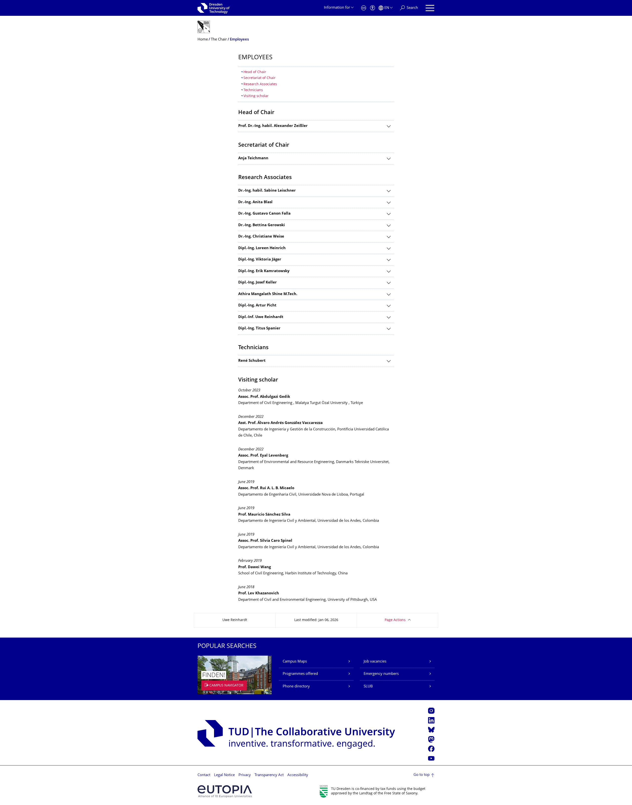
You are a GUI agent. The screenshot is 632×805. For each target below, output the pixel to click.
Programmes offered (300, 674)
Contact (204, 775)
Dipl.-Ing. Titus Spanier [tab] (259, 328)
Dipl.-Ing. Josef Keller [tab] (257, 282)
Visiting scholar (256, 96)
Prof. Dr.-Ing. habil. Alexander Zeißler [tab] (273, 126)
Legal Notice (224, 775)
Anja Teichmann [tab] (253, 158)
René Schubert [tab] (252, 361)
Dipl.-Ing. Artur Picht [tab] (257, 305)
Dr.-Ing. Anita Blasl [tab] (255, 202)
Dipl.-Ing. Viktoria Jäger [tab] (259, 260)
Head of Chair (254, 72)
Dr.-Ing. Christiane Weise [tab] (261, 237)
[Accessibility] (372, 8)
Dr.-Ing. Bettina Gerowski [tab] (261, 225)
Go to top (422, 775)
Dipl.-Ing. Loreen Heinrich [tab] (262, 248)
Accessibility (297, 775)
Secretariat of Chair (259, 78)
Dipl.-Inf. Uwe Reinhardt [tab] (260, 317)
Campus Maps (295, 662)
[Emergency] (363, 8)
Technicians (253, 90)
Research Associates (260, 84)
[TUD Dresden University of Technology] (214, 7)
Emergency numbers (381, 674)
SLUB (368, 686)
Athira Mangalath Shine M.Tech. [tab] (267, 294)
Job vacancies (375, 662)
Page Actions (395, 620)
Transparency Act (269, 775)
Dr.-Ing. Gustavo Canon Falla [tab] (264, 214)
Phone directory (296, 686)
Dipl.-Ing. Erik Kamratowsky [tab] (264, 271)
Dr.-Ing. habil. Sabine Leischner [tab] (267, 191)
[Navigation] (429, 8)
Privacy (244, 775)
